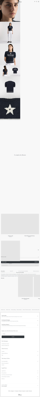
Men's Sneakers (19, 309)
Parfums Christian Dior (5, 345)
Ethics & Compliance (5, 363)
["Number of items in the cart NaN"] (38, 1)
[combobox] (20, 257)
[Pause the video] (2, 19)
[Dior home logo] (20, 1)
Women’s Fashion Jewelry (27, 309)
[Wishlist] (34, 1)
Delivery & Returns (5, 353)
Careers (3, 364)
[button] (10, 11)
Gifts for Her (3, 309)
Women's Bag (13, 309)
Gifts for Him (8, 309)
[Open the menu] (2, 1)
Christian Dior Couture (5, 343)
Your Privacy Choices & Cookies (7, 374)
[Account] (36, 1)
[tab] (3, 271)
